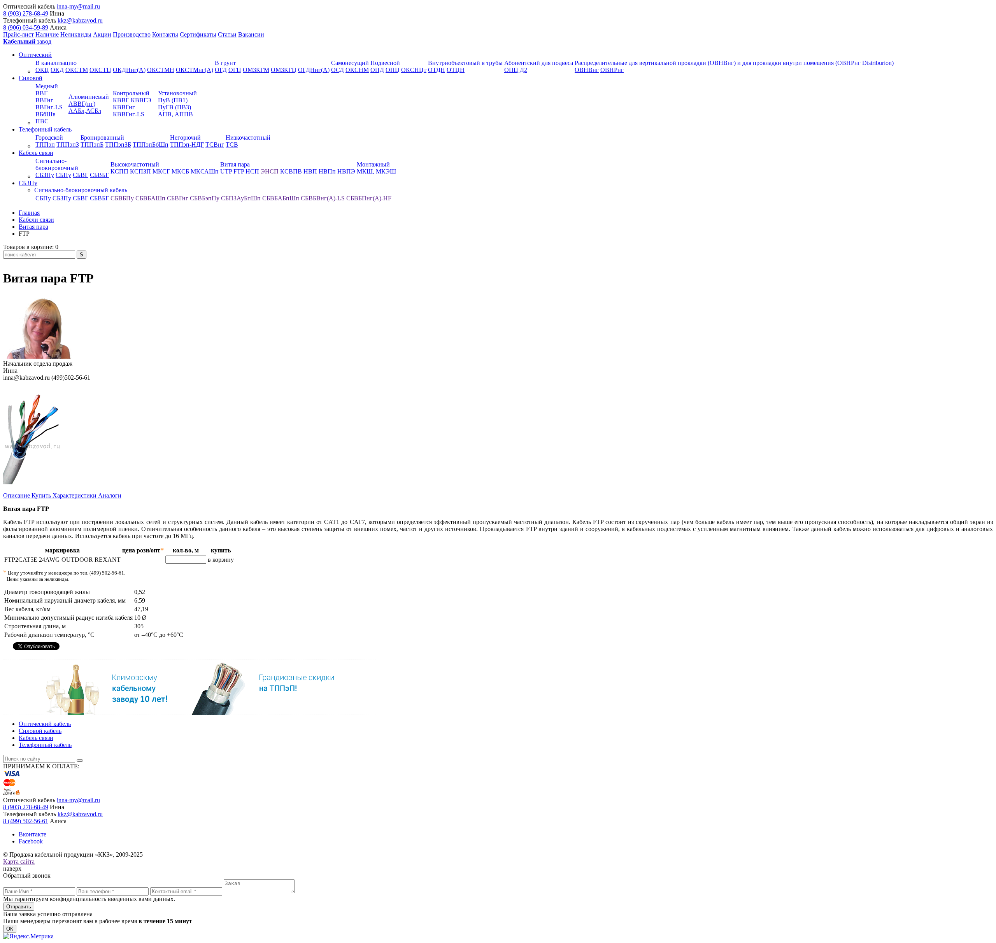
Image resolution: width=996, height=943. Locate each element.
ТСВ (232, 144)
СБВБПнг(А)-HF (368, 198)
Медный (46, 86)
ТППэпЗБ (118, 144)
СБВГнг (177, 198)
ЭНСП (270, 171)
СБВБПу (122, 198)
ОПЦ (393, 70)
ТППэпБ (92, 144)
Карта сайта (19, 861)
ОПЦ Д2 (515, 70)
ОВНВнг (587, 70)
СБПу (63, 175)
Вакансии (251, 34)
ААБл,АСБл (84, 110)
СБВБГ (99, 175)
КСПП (119, 171)
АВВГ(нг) (81, 103)
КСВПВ (291, 171)
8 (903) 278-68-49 (25, 13)
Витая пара (235, 164)
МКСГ (161, 171)
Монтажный (373, 164)
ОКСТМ (76, 70)
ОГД (221, 70)
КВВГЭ (141, 100)
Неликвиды (75, 34)
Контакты (165, 34)
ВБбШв (45, 114)
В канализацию (56, 63)
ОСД (337, 70)
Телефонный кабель (45, 129)
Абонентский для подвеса (538, 63)
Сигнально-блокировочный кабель (80, 190)
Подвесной (385, 63)
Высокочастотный (134, 164)
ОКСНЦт (413, 70)
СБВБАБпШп (280, 198)
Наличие (47, 34)
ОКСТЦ (100, 70)
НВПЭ (346, 171)
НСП (252, 171)
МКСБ (180, 171)
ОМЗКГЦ (283, 70)
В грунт (225, 63)
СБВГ (80, 175)
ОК (9, 929)
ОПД (377, 70)
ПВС (42, 121)
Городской (49, 137)
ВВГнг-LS (49, 107)
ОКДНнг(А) (129, 70)
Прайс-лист (18, 34)
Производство (132, 34)
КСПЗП (140, 171)
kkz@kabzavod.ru (80, 20)
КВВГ (121, 100)
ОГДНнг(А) (314, 70)
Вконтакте (32, 834)
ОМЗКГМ (256, 70)
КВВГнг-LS (128, 114)
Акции (102, 34)
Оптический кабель (45, 723)
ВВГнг (44, 100)
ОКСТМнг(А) (194, 70)
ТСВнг (214, 144)
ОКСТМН (160, 70)
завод (27, 41)
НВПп (327, 171)
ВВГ (41, 93)
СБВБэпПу (204, 198)
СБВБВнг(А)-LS (323, 198)
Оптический (35, 54)
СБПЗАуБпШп (241, 198)
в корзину (221, 559)
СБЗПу (44, 175)
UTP (226, 171)
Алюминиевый (88, 96)
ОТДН (436, 70)
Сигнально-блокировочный (56, 164)
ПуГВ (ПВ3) (174, 107)
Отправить (18, 907)
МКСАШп (205, 171)
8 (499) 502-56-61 (25, 821)
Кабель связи (36, 152)
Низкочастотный (248, 137)
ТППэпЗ (67, 144)
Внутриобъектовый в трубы (465, 63)
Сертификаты (198, 34)
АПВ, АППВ (175, 114)
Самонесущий (350, 63)
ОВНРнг (612, 70)
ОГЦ (234, 70)
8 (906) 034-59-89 (25, 27)
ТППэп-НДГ (187, 144)
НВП (310, 171)
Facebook (31, 841)
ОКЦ (42, 70)
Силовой (30, 78)
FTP (238, 171)
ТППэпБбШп (150, 144)
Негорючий (185, 137)
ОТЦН (456, 70)
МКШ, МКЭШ (376, 171)
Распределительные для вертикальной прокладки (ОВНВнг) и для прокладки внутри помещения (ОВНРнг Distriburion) (734, 63)
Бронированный (102, 137)
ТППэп (45, 144)
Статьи (227, 34)
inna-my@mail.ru (78, 6)
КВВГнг (124, 107)
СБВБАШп (150, 198)
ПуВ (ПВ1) (173, 100)
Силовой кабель (40, 730)
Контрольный (131, 93)
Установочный (177, 93)
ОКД (57, 70)
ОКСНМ (357, 70)
